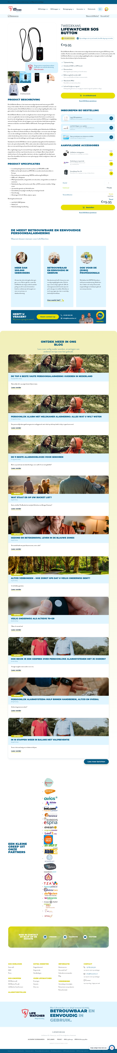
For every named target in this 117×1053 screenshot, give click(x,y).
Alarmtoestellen (17, 992)
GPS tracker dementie (69, 1051)
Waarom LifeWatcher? (92, 16)
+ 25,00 (110, 160)
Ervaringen (36, 981)
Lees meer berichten (96, 762)
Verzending (64, 981)
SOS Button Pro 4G (13, 984)
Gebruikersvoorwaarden (65, 973)
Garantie (35, 984)
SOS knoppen (54, 9)
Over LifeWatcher (42, 978)
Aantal (65, 183)
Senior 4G (11, 967)
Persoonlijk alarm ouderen (42, 1051)
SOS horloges (42, 9)
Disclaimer (50, 1039)
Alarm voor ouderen (108, 1051)
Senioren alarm (29, 1051)
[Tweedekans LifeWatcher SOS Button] (32, 44)
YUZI (66, 1043)
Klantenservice (62, 967)
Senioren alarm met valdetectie (16, 1051)
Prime (9, 973)
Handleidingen (37, 973)
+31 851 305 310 (91, 967)
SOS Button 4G (12, 981)
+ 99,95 (110, 170)
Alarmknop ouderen (95, 1051)
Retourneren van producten (66, 987)
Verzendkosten (67, 195)
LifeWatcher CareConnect (15, 987)
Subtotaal (66, 188)
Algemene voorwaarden (36, 1039)
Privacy (59, 1039)
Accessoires (80, 9)
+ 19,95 (110, 151)
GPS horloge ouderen (82, 1051)
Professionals (91, 9)
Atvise (61, 1043)
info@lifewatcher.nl (92, 974)
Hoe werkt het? (104, 16)
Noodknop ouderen (56, 1051)
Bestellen (90, 207)
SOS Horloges (15, 964)
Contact (88, 964)
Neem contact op (47, 317)
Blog (59, 976)
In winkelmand (89, 96)
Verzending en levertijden (65, 984)
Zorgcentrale (36, 970)
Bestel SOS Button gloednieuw (88, 101)
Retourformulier (62, 990)
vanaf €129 (110, 196)
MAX (9, 970)
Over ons (36, 987)
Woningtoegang (67, 9)
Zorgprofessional (38, 967)
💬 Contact (87, 980)
